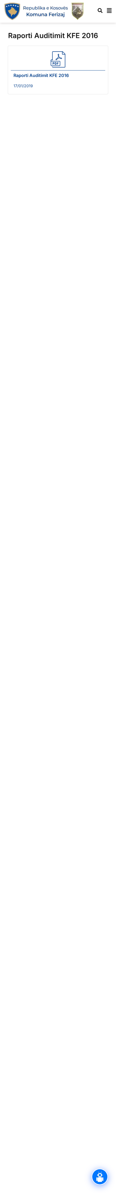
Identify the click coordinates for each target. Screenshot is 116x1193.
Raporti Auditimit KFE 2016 (41, 75)
